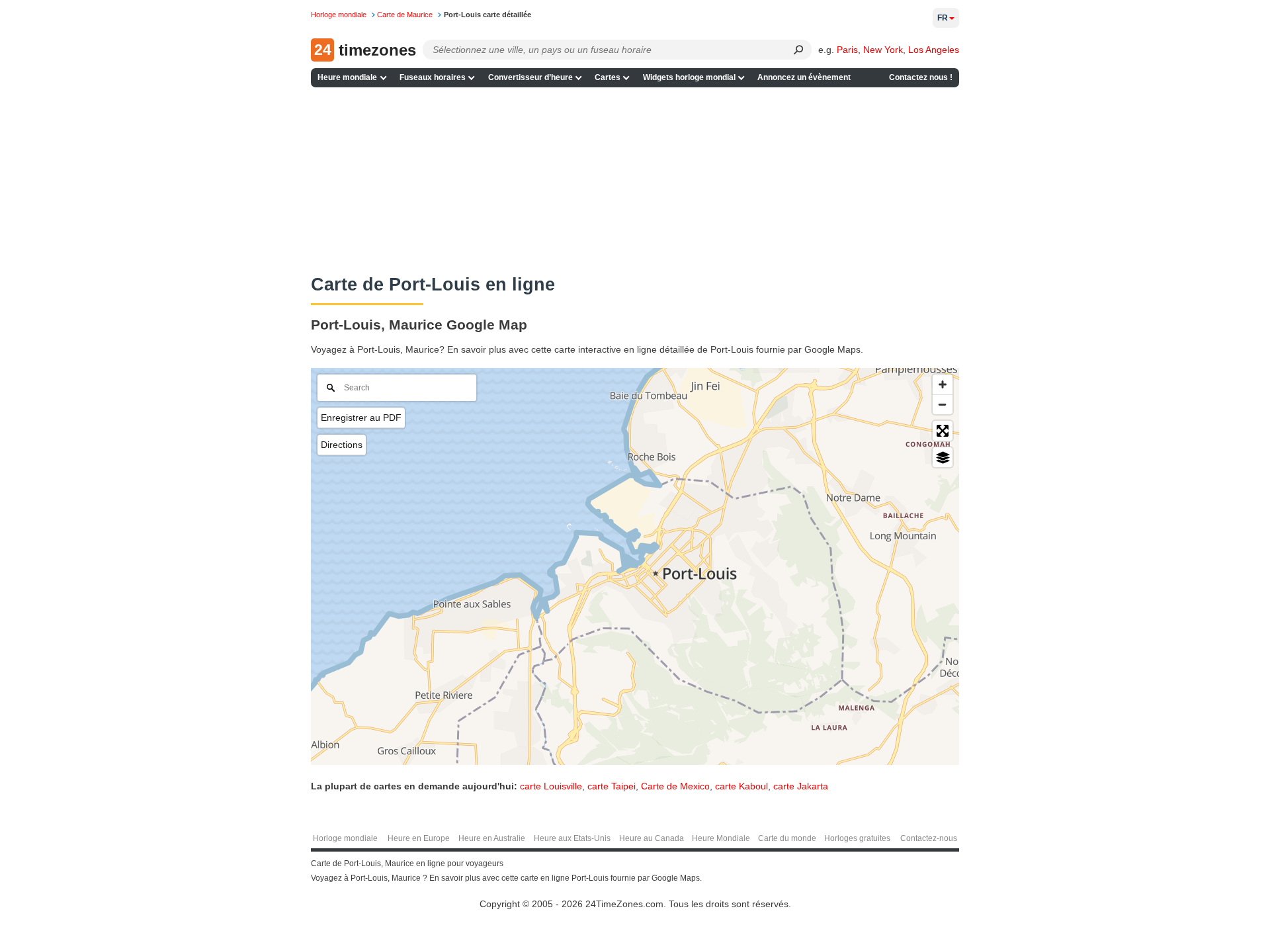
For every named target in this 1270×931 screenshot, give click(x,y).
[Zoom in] (942, 384)
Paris (847, 49)
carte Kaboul (741, 786)
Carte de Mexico (675, 786)
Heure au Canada (651, 838)
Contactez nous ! (920, 77)
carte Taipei (611, 786)
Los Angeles (933, 49)
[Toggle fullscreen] (942, 431)
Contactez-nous (928, 838)
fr (942, 17)
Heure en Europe (419, 838)
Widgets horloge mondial (689, 77)
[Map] (635, 566)
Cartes (607, 77)
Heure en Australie (491, 838)
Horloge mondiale (345, 838)
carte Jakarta (800, 786)
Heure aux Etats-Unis (572, 838)
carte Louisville (551, 786)
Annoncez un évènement (804, 77)
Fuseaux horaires (433, 77)
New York (883, 49)
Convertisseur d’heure (530, 77)
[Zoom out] (942, 404)
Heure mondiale (347, 77)
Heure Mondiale (721, 838)
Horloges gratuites (857, 838)
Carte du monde (787, 838)
